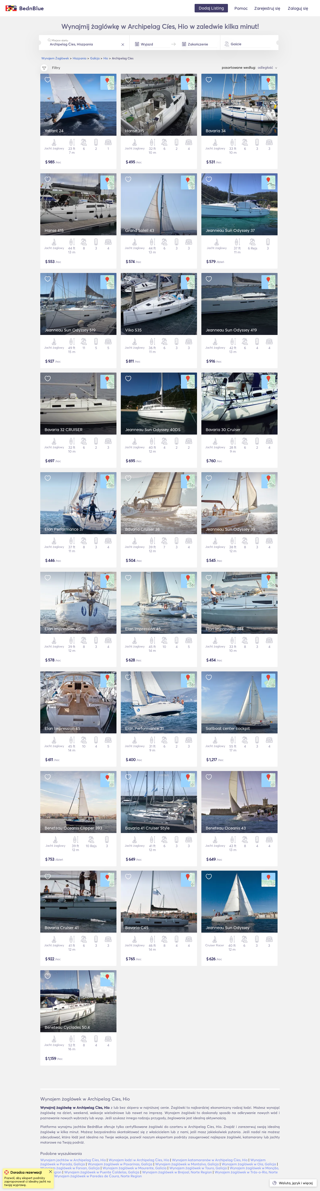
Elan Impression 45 (143, 628)
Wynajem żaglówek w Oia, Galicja (249, 1164)
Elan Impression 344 (225, 628)
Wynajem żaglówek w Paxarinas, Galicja (120, 1164)
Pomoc (241, 8)
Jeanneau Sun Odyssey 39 (230, 529)
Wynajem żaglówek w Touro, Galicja (198, 1168)
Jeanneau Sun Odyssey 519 (70, 330)
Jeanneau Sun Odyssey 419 (231, 330)
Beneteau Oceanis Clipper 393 (73, 828)
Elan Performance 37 (64, 529)
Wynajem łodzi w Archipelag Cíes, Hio (139, 1160)
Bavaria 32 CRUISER (64, 429)
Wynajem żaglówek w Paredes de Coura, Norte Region (98, 1176)
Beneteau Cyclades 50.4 (67, 1027)
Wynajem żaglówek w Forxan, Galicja (70, 1168)
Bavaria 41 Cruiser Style (147, 828)
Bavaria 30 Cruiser (223, 429)
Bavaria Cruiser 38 (142, 529)
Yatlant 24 (54, 130)
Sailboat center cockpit (228, 728)
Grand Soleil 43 (139, 230)
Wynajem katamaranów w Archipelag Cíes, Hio (210, 1160)
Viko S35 (133, 330)
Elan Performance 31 (144, 728)
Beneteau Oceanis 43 (226, 828)
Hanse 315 (134, 130)
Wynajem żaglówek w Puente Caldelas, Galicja (101, 1172)
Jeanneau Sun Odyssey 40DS (152, 429)
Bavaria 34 (216, 130)
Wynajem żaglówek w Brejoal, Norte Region (177, 1172)
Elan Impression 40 (63, 628)
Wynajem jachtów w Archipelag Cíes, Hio (73, 1160)
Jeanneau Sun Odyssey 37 (230, 230)
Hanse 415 (54, 230)
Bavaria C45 (136, 927)
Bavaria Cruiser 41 (62, 927)
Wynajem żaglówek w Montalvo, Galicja (187, 1164)
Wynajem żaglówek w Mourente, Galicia (135, 1168)
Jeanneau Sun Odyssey (227, 927)
